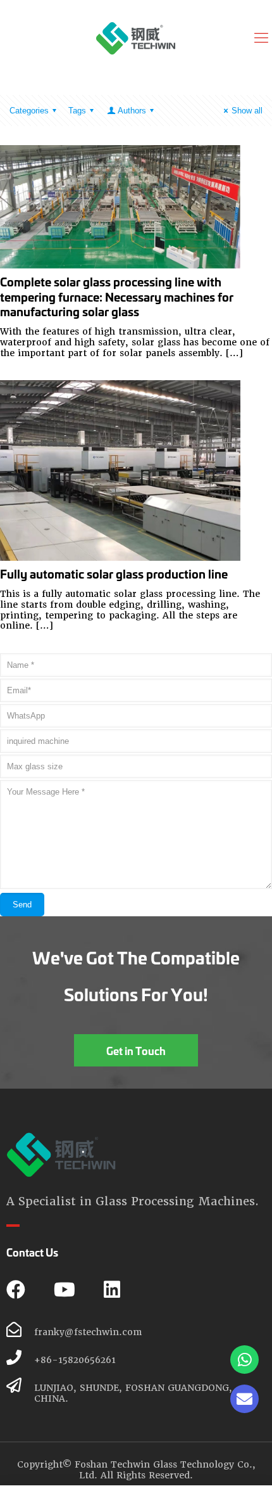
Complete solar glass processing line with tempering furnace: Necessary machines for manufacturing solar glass (116, 296)
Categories (29, 110)
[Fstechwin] (136, 38)
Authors (132, 110)
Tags (77, 110)
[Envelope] (244, 1399)
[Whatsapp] (244, 1359)
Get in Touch (136, 1050)
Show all (247, 110)
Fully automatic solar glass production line (114, 573)
